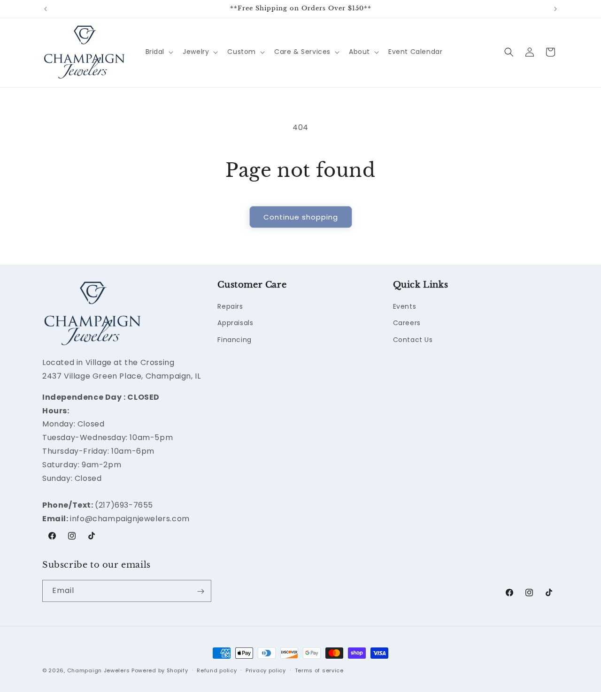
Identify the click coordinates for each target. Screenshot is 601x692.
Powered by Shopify (159, 670)
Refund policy (217, 670)
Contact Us (413, 339)
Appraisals (235, 323)
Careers (407, 323)
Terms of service (319, 670)
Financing (234, 339)
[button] (158, 51)
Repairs (230, 307)
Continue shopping (300, 217)
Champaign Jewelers (98, 670)
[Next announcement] (555, 9)
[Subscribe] (200, 591)
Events (404, 307)
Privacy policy (266, 670)
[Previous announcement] (45, 9)
